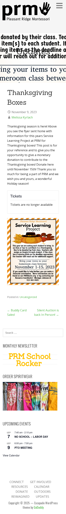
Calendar (41, 487)
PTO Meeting (23, 447)
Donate (22, 492)
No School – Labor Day (31, 436)
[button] (60, 5)
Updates (42, 497)
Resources (19, 487)
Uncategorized (28, 297)
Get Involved (40, 482)
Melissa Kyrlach (22, 117)
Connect (17, 482)
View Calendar (11, 455)
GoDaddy (39, 507)
